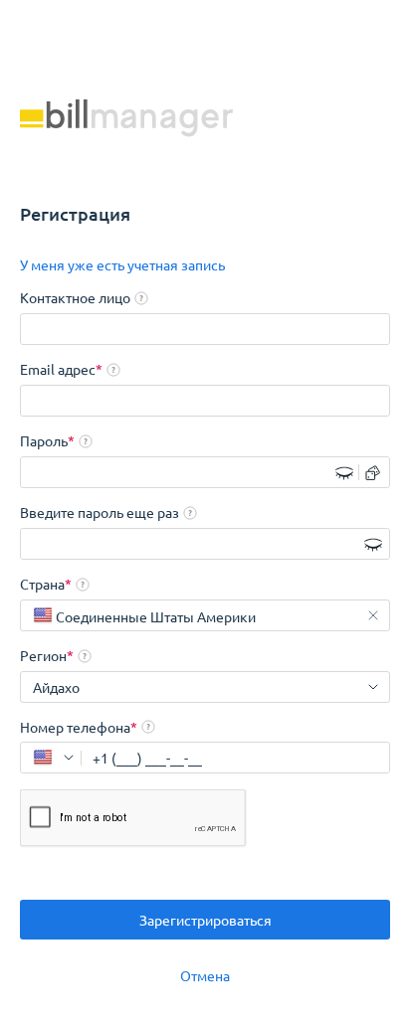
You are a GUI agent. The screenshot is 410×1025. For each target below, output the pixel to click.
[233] (51, 757)
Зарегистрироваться (205, 920)
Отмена (205, 975)
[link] (122, 264)
